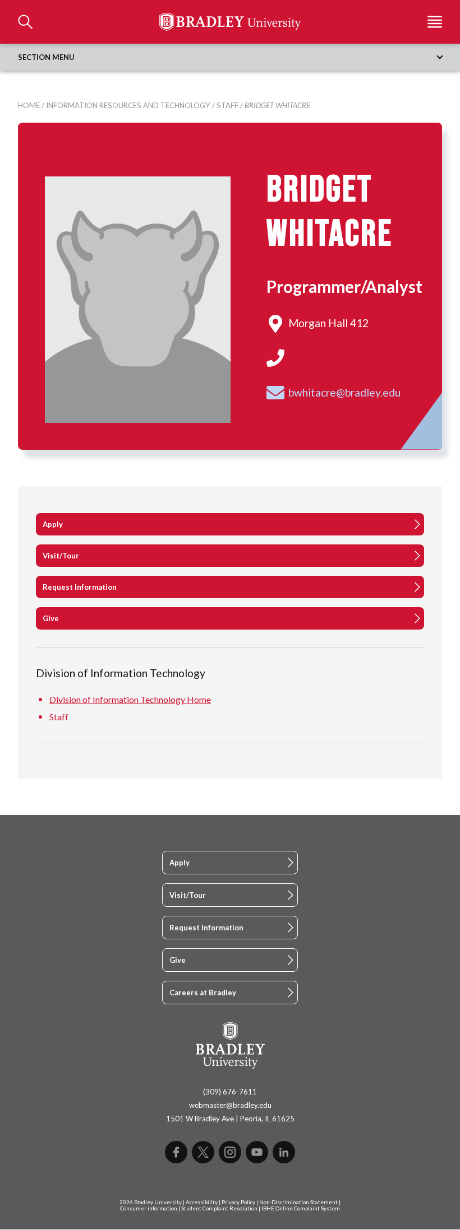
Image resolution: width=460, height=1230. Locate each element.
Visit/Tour (61, 555)
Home (29, 105)
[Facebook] (176, 1152)
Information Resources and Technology (128, 105)
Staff (227, 105)
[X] (203, 1152)
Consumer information (148, 1208)
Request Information (80, 587)
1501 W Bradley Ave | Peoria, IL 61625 (230, 1118)
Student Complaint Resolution (219, 1208)
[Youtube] (257, 1152)
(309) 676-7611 (230, 1091)
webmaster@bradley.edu (230, 1105)
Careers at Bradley (202, 992)
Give (51, 618)
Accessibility (202, 1202)
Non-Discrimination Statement (298, 1202)
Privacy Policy (238, 1202)
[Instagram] (230, 1152)
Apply (53, 524)
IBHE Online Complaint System (300, 1208)
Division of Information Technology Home (130, 699)
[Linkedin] (284, 1152)
